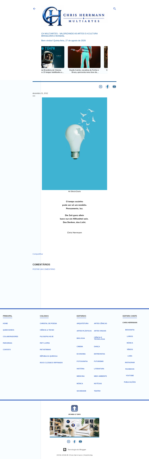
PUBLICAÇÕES (130, 382)
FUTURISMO (99, 361)
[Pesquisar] (114, 8)
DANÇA (97, 346)
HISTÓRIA (80, 369)
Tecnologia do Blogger (77, 449)
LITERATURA (99, 369)
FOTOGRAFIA (82, 361)
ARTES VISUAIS (100, 331)
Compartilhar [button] (38, 254)
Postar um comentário (44, 269)
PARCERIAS (7, 343)
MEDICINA (81, 376)
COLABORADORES (10, 336)
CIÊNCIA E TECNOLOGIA (99, 338)
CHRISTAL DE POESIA (48, 323)
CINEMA (80, 346)
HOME (5, 323)
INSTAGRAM (130, 362)
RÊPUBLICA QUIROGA (48, 356)
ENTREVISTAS (99, 354)
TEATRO (97, 391)
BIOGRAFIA (129, 330)
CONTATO (7, 349)
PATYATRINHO (45, 349)
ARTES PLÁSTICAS (84, 331)
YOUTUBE (130, 375)
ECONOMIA (81, 354)
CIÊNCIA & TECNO (47, 330)
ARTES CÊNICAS (100, 323)
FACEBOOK (129, 369)
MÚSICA (80, 383)
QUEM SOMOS (8, 330)
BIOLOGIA (81, 338)
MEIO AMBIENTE (100, 376)
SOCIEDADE (81, 391)
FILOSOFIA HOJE (46, 336)
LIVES (130, 356)
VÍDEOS (130, 349)
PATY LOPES (45, 343)
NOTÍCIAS (98, 383)
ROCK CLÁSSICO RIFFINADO (51, 362)
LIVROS (130, 336)
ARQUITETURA (82, 323)
